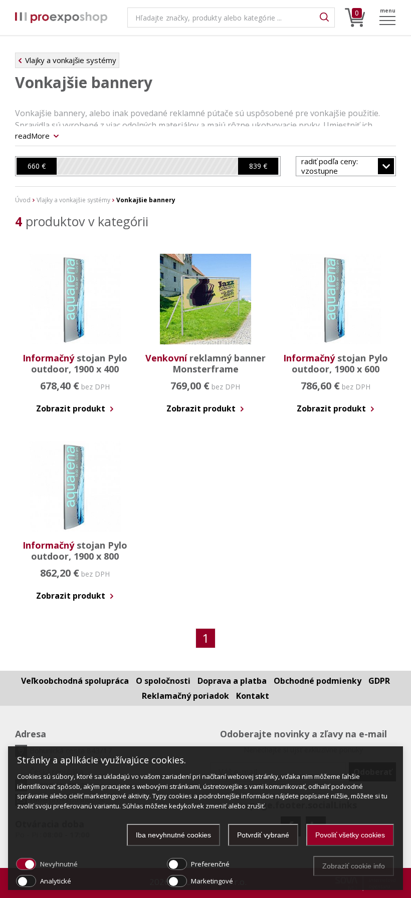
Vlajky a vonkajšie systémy (70, 60)
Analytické (55, 880)
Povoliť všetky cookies (350, 835)
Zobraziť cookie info (353, 866)
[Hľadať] (324, 17)
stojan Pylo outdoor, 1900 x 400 (75, 363)
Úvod (23, 200)
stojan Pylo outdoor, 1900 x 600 (335, 363)
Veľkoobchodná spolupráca (75, 680)
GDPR (379, 680)
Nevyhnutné (59, 863)
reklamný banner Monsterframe (205, 363)
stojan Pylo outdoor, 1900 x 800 (75, 550)
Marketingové (212, 880)
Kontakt (252, 695)
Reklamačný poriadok (185, 695)
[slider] (37, 166)
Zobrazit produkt (71, 408)
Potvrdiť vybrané (263, 835)
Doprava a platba (232, 680)
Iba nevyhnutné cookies (173, 835)
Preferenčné (210, 863)
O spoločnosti (163, 680)
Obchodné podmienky (317, 680)
